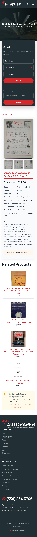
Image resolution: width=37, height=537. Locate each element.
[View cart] (27, 3)
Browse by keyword (9, 91)
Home (4, 433)
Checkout (6, 453)
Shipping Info (7, 437)
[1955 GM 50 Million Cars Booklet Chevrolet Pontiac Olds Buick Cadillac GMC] (18, 278)
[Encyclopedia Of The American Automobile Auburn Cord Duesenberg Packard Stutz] (18, 339)
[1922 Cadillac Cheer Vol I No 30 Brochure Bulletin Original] (8, 164)
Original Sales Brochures (10, 479)
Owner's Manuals (7, 466)
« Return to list (7, 114)
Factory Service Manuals (10, 469)
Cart (3, 450)
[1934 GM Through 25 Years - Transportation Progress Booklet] (18, 310)
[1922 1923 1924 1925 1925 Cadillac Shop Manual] (18, 370)
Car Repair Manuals (8, 486)
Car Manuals (6, 482)
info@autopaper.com (20, 530)
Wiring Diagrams (7, 472)
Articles (5, 443)
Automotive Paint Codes (10, 476)
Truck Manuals (6, 489)
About (4, 440)
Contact (5, 447)
